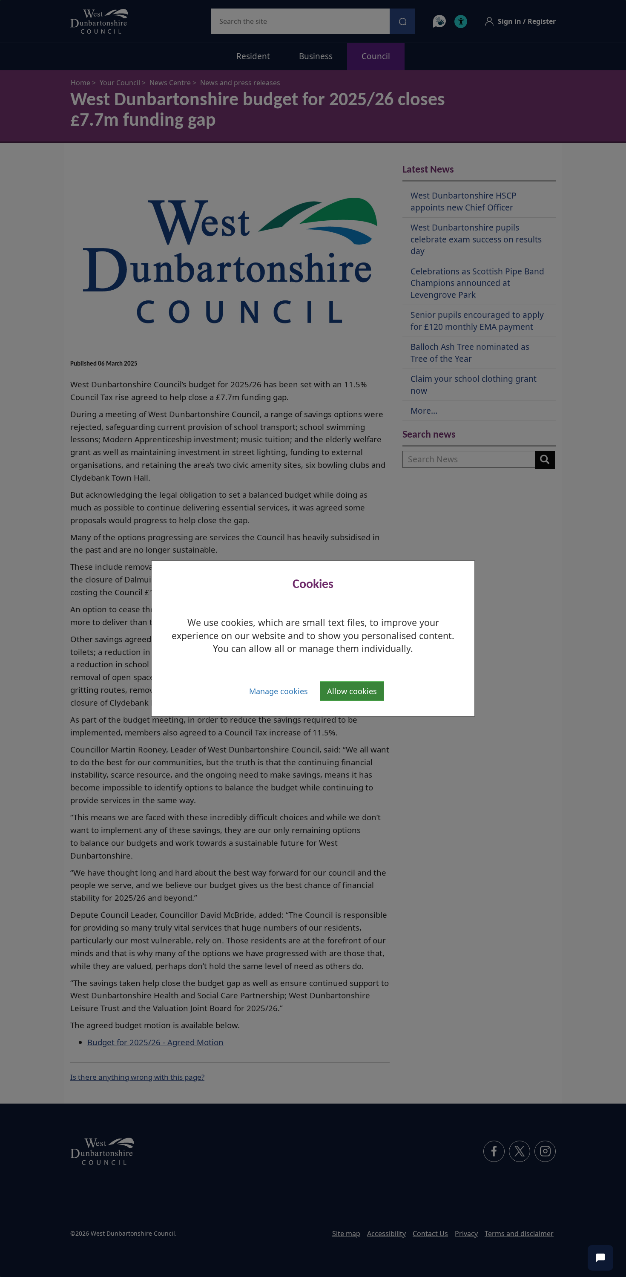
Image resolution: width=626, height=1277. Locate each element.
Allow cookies (352, 691)
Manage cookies (278, 691)
